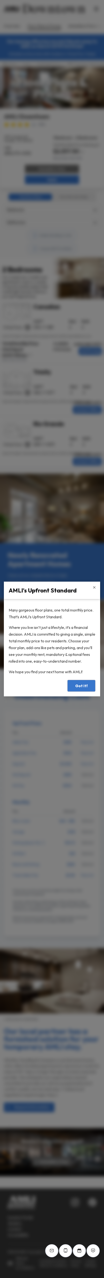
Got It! (81, 685)
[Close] (94, 587)
